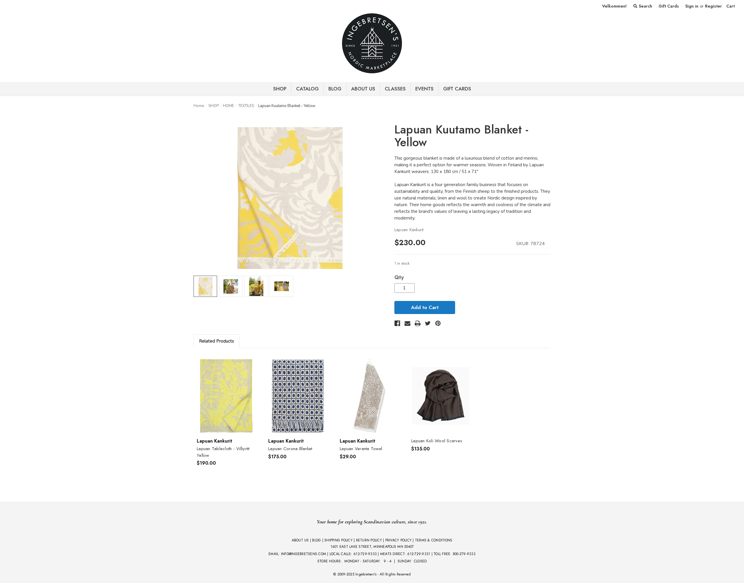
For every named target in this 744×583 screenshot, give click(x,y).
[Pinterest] (438, 323)
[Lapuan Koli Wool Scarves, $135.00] (440, 396)
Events (424, 88)
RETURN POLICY (369, 540)
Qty (399, 277)
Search (645, 6)
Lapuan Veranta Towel (361, 448)
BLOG (334, 88)
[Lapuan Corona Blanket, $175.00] (297, 396)
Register (713, 6)
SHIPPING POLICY (338, 540)
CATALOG (307, 88)
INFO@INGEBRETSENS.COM (303, 554)
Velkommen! (614, 6)
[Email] (407, 323)
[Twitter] (428, 323)
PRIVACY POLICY (398, 540)
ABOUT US (300, 540)
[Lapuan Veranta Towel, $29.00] (369, 396)
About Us (363, 88)
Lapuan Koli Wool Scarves (436, 441)
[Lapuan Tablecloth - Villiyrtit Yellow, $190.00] (226, 396)
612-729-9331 (418, 554)
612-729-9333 (365, 554)
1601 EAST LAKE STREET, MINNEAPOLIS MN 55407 (372, 546)
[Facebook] (397, 323)
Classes (395, 88)
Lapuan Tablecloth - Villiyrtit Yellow (223, 452)
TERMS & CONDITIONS (434, 540)
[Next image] (379, 194)
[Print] (418, 323)
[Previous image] (200, 194)
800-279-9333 (464, 554)
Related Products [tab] (216, 341)
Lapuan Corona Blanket (290, 448)
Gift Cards (669, 6)
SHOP (280, 88)
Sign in (691, 6)
